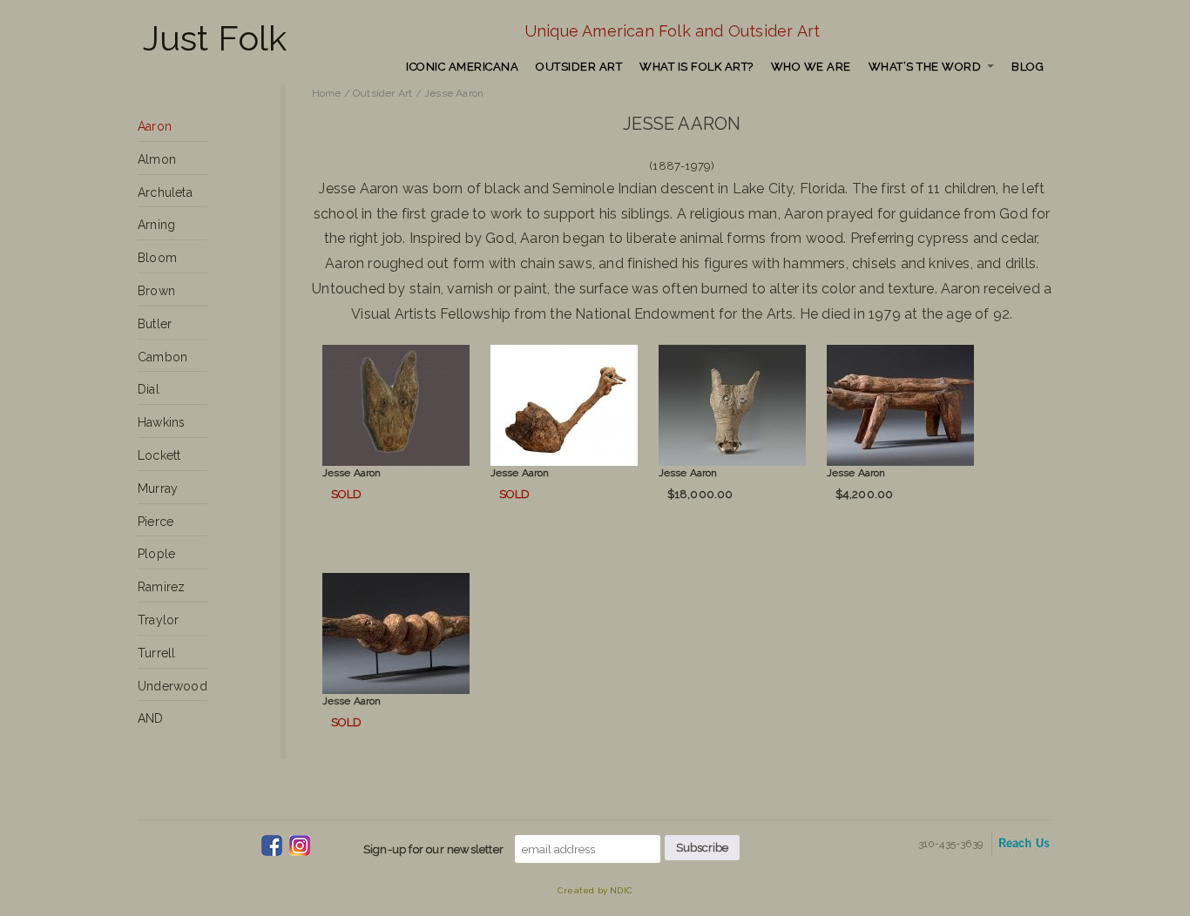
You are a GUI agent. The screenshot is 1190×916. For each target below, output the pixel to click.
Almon (157, 159)
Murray (158, 488)
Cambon (162, 357)
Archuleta (165, 192)
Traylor (158, 620)
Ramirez (161, 587)
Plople (156, 554)
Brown (156, 291)
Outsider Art (579, 66)
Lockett (159, 455)
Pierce (155, 522)
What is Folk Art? (696, 66)
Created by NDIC (595, 890)
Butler (155, 324)
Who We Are (811, 66)
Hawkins (161, 422)
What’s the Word (925, 66)
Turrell (156, 653)
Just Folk (215, 37)
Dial (148, 389)
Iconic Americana (462, 66)
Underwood (172, 686)
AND (151, 718)
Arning (156, 225)
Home (326, 93)
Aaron (155, 126)
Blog (1027, 66)
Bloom (157, 258)
